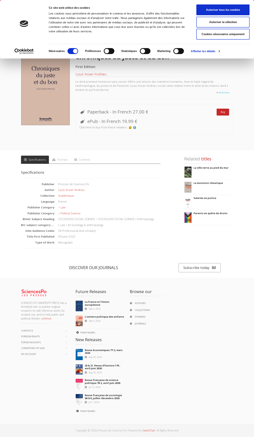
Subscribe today (196, 267)
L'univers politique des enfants (104, 316)
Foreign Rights (30, 336)
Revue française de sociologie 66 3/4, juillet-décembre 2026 (103, 397)
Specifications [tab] (37, 159)
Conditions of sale (33, 348)
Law (63, 207)
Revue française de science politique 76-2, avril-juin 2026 (102, 381)
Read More (224, 92)
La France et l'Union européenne (97, 303)
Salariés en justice (205, 198)
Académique (66, 195)
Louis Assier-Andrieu (91, 74)
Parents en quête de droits (210, 213)
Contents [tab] (84, 159)
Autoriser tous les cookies (223, 9)
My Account (28, 354)
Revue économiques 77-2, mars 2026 (104, 351)
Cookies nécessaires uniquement (223, 34)
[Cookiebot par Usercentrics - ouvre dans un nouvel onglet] (24, 51)
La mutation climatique (208, 183)
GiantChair (149, 430)
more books (87, 332)
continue (46, 318)
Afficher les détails (203, 51)
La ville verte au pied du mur (211, 167)
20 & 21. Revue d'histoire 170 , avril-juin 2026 (102, 367)
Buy (223, 112)
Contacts (27, 330)
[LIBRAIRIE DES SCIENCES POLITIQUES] (134, 127)
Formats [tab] (62, 159)
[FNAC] (130, 127)
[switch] (109, 51)
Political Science (71, 213)
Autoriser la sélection (223, 22)
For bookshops (31, 342)
